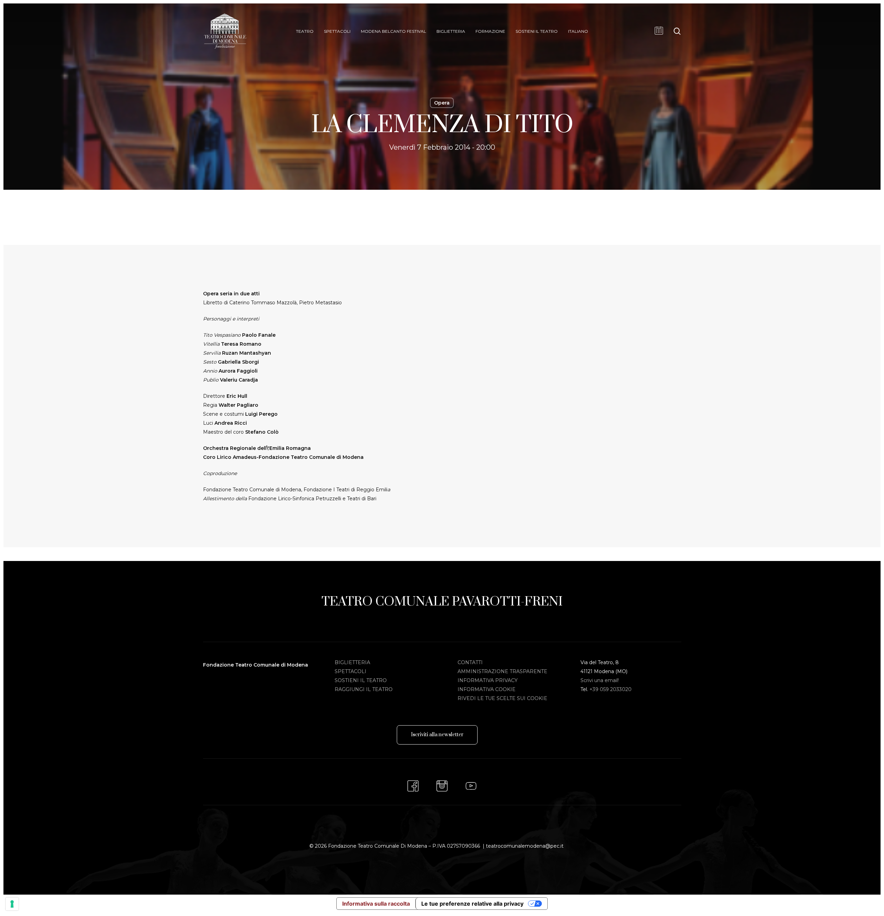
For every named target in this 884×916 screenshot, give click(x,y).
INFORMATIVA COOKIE (487, 689)
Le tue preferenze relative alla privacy (472, 903)
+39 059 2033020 (610, 689)
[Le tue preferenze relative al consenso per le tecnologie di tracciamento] (12, 903)
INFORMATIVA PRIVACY (488, 680)
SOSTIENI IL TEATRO (361, 680)
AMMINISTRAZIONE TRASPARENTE (502, 671)
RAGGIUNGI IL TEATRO (364, 689)
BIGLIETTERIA (352, 662)
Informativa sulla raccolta (376, 903)
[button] (437, 735)
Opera (442, 103)
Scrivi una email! (599, 680)
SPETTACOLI (350, 671)
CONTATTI (470, 662)
